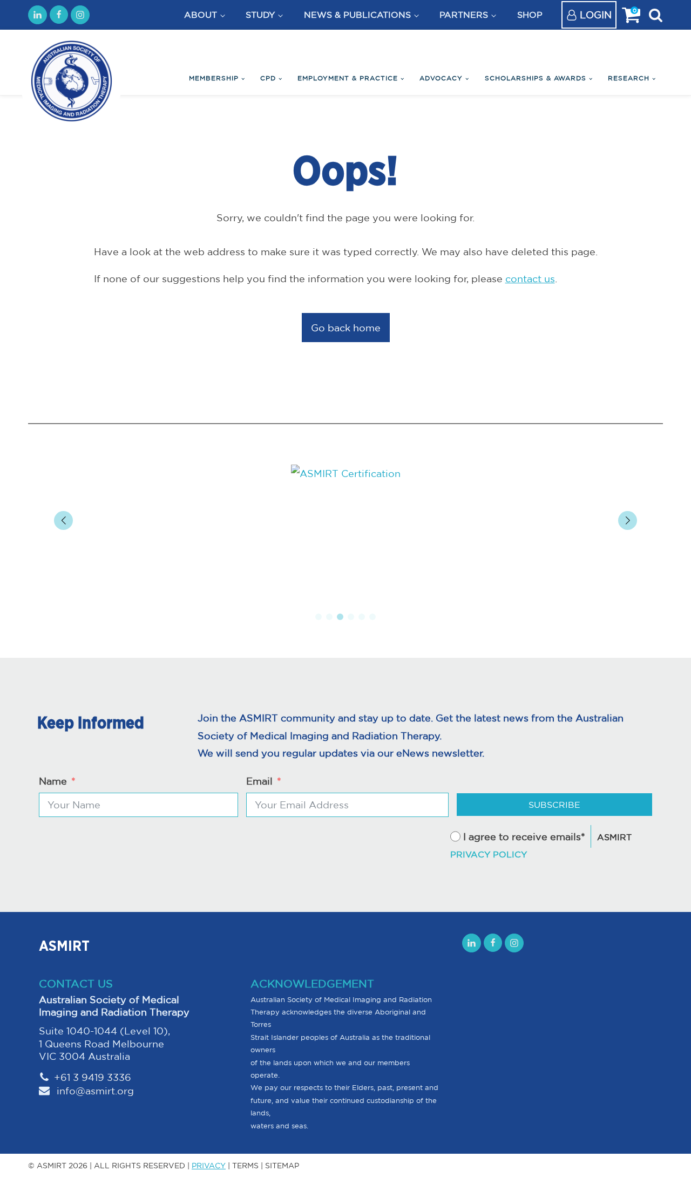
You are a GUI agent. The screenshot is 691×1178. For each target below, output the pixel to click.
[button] (318, 617)
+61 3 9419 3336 (92, 1077)
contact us (530, 278)
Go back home (346, 327)
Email (259, 780)
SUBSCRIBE (554, 804)
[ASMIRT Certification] (345, 473)
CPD (268, 77)
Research (628, 77)
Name (53, 780)
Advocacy (441, 77)
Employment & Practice (347, 77)
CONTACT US (76, 983)
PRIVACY (209, 1165)
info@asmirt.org (94, 1090)
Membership (214, 77)
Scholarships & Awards (535, 77)
